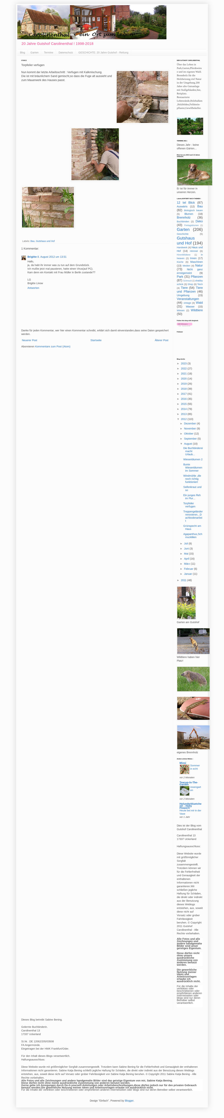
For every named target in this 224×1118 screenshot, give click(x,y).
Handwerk (182, 247)
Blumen (188, 213)
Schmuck (187, 281)
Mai (186, 553)
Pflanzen (197, 276)
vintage (187, 303)
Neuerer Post (29, 340)
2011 (184, 580)
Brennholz (184, 217)
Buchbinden (183, 221)
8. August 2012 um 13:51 (51, 256)
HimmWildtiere (183, 255)
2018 (184, 388)
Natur (199, 265)
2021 (184, 373)
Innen (193, 258)
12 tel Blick (186, 202)
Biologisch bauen (193, 210)
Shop (190, 284)
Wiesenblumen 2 (192, 459)
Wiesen (181, 310)
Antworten (33, 287)
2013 (184, 414)
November (190, 428)
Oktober (189, 433)
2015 (184, 403)
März (187, 563)
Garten (34, 52)
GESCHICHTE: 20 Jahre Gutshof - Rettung (103, 52)
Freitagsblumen (191, 225)
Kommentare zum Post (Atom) (52, 346)
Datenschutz (66, 52)
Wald (199, 302)
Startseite (96, 340)
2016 (184, 398)
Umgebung (183, 295)
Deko (199, 221)
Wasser (190, 306)
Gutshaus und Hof (45, 241)
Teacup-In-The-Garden (189, 783)
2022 (184, 368)
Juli (186, 543)
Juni (187, 548)
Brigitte (32, 256)
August (188, 443)
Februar (189, 568)
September (191, 438)
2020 (184, 378)
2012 (184, 419)
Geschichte (182, 234)
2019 (184, 383)
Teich (200, 284)
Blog (22, 52)
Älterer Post (161, 340)
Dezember (190, 423)
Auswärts (182, 206)
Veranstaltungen (188, 299)
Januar (188, 573)
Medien (186, 265)
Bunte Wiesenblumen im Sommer (192, 467)
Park (180, 276)
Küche (180, 262)
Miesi (183, 763)
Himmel (194, 251)
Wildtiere (197, 310)
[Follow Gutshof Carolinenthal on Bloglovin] (184, 325)
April (187, 558)
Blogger (129, 1100)
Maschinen (196, 261)
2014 (184, 409)
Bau (32, 241)
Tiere (184, 287)
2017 (184, 393)
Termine (48, 52)
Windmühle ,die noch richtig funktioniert (192, 478)
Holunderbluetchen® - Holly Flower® (190, 805)
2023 (184, 363)
